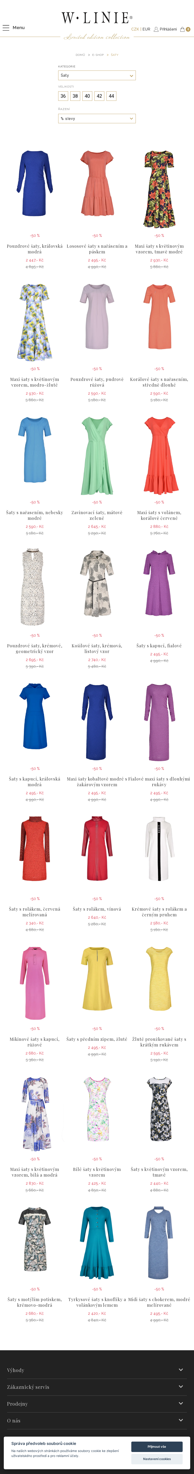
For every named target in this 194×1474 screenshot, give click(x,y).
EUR (146, 29)
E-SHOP (98, 55)
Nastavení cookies (157, 1459)
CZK (135, 29)
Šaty (115, 55)
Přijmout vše (157, 1446)
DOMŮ (80, 55)
